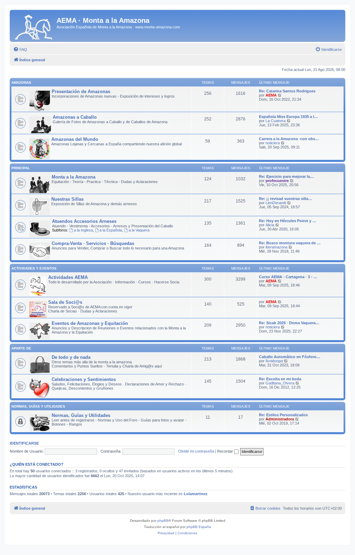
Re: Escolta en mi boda (280, 379)
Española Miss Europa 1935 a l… (288, 117)
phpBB (162, 520)
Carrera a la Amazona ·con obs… (289, 139)
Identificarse (24, 443)
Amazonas (21, 82)
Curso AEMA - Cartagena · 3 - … (288, 277)
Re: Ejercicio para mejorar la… (286, 176)
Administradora (280, 419)
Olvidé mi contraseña (196, 451)
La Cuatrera (276, 121)
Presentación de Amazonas (81, 91)
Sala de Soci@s (65, 302)
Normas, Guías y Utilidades (38, 406)
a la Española (110, 230)
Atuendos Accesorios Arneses (84, 221)
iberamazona (276, 247)
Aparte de (21, 348)
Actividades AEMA (68, 277)
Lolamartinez (196, 494)
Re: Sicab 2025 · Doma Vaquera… (289, 323)
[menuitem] (20, 49)
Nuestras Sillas (67, 199)
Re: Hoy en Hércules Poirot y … (287, 221)
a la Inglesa (83, 230)
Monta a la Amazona (73, 177)
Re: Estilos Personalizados (283, 415)
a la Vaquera (139, 230)
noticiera (273, 143)
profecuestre (277, 181)
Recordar (225, 451)
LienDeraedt (276, 203)
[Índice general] (34, 25)
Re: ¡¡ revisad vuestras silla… (285, 199)
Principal (20, 168)
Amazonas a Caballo (75, 117)
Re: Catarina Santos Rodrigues (287, 91)
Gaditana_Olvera (280, 383)
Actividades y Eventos (34, 268)
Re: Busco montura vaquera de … (290, 243)
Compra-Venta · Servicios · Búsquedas (93, 243)
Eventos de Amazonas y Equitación (90, 323)
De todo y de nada (71, 357)
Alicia (270, 225)
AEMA (271, 95)
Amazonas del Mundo (74, 139)
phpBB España (199, 527)
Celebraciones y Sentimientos (84, 379)
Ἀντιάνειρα (274, 361)
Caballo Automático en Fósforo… (289, 357)
